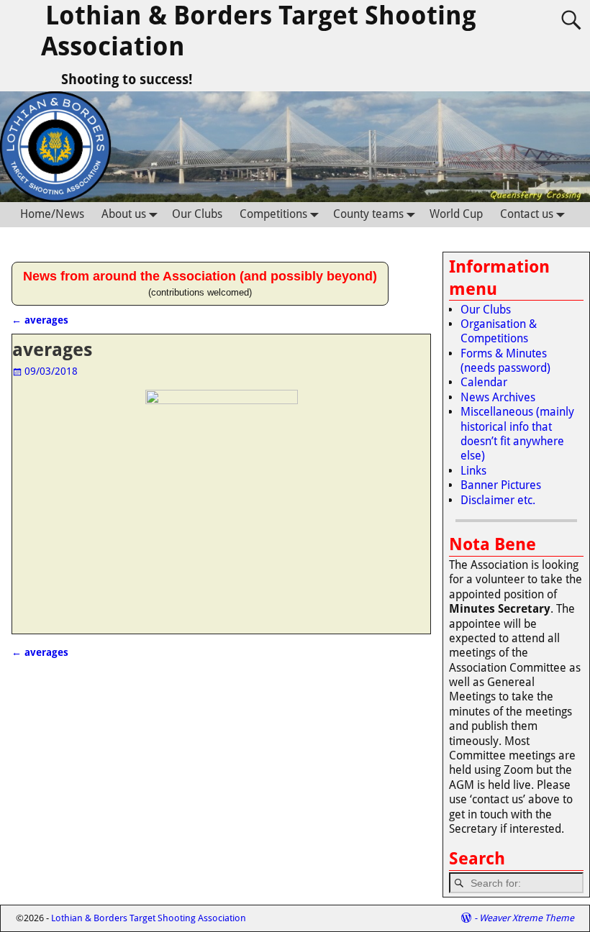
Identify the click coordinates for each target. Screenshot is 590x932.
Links (473, 471)
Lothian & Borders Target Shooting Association (148, 918)
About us (123, 214)
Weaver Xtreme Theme (526, 918)
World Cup (456, 214)
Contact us (526, 214)
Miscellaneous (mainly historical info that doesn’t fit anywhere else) (517, 433)
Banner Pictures (500, 485)
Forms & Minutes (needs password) (505, 361)
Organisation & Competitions (498, 331)
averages (40, 320)
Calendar (483, 382)
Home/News (52, 214)
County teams (368, 214)
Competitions (273, 214)
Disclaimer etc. (497, 500)
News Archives (497, 397)
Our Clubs (197, 214)
